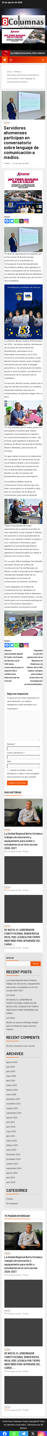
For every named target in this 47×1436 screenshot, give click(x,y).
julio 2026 (10, 1067)
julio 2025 (10, 1122)
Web (9, 761)
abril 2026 (10, 1080)
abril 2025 (10, 1136)
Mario (8, 163)
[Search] (42, 59)
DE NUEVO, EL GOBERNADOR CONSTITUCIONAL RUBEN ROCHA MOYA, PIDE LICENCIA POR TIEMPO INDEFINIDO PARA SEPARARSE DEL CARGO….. (22, 937)
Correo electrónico (16, 753)
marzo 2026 (11, 1085)
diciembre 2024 (13, 1154)
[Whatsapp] (16, 221)
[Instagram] (26, 221)
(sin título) (10, 995)
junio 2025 (10, 1127)
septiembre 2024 (13, 1168)
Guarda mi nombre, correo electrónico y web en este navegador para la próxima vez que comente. (23, 773)
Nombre (11, 744)
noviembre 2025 (13, 1104)
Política (7, 122)
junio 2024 (10, 1182)
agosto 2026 (11, 1062)
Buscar (10, 958)
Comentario (12, 709)
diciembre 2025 (13, 1099)
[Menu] (10, 60)
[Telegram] (12, 221)
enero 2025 (11, 1150)
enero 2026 (11, 1094)
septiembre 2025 (13, 1113)
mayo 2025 (11, 1131)
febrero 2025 (12, 1145)
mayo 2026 (11, 1076)
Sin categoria (12, 1203)
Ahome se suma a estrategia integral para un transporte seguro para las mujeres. (22, 1025)
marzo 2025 (11, 1141)
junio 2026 (10, 1071)
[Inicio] (4, 60)
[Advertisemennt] (23, 36)
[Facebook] (7, 221)
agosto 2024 (11, 1173)
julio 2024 (10, 1177)
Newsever (32, 1425)
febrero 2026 (12, 1090)
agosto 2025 (11, 1117)
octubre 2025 (12, 1108)
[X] (21, 221)
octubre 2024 (12, 1164)
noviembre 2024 (13, 1159)
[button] (10, 60)
